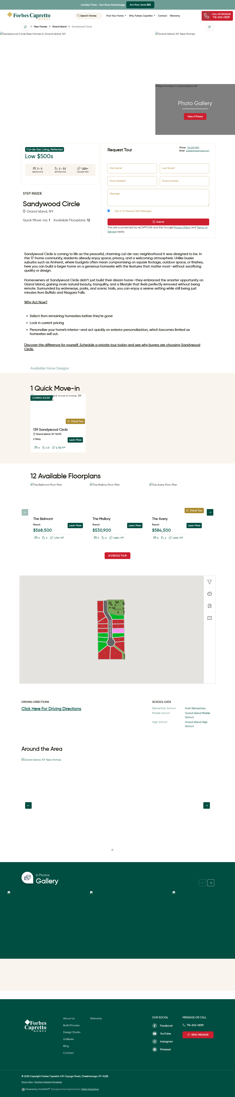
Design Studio (72, 1032)
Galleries (68, 1039)
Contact (162, 15)
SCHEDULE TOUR (117, 555)
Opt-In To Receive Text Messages (132, 211)
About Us (69, 1018)
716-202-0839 (195, 1025)
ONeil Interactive (90, 1089)
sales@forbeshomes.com (197, 150)
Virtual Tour (76, 421)
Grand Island (59, 26)
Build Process (71, 1025)
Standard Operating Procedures (48, 1082)
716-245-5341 (193, 147)
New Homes (40, 26)
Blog (66, 1046)
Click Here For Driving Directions (51, 708)
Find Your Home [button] (115, 15)
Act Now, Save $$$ (140, 4)
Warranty (175, 15)
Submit (160, 221)
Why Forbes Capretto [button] (141, 15)
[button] (25, 27)
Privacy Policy (182, 227)
